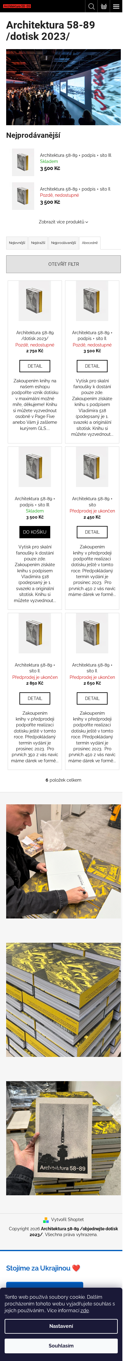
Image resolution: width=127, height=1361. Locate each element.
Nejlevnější (17, 243)
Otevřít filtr (63, 264)
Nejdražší (38, 243)
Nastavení (61, 1326)
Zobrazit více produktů (61, 221)
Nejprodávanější (63, 243)
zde (84, 1310)
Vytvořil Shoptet (67, 1219)
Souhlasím (61, 1346)
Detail (35, 366)
